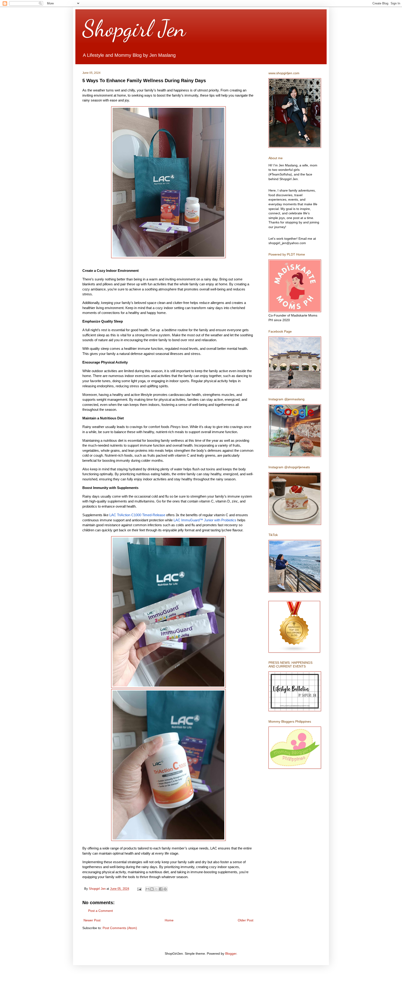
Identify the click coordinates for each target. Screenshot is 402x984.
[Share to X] (156, 889)
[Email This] (147, 889)
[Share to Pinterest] (165, 889)
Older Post (245, 920)
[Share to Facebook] (160, 889)
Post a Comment (100, 911)
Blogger (230, 953)
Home (169, 920)
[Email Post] (139, 888)
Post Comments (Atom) (120, 928)
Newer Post (92, 920)
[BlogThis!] (152, 889)
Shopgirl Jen (134, 28)
